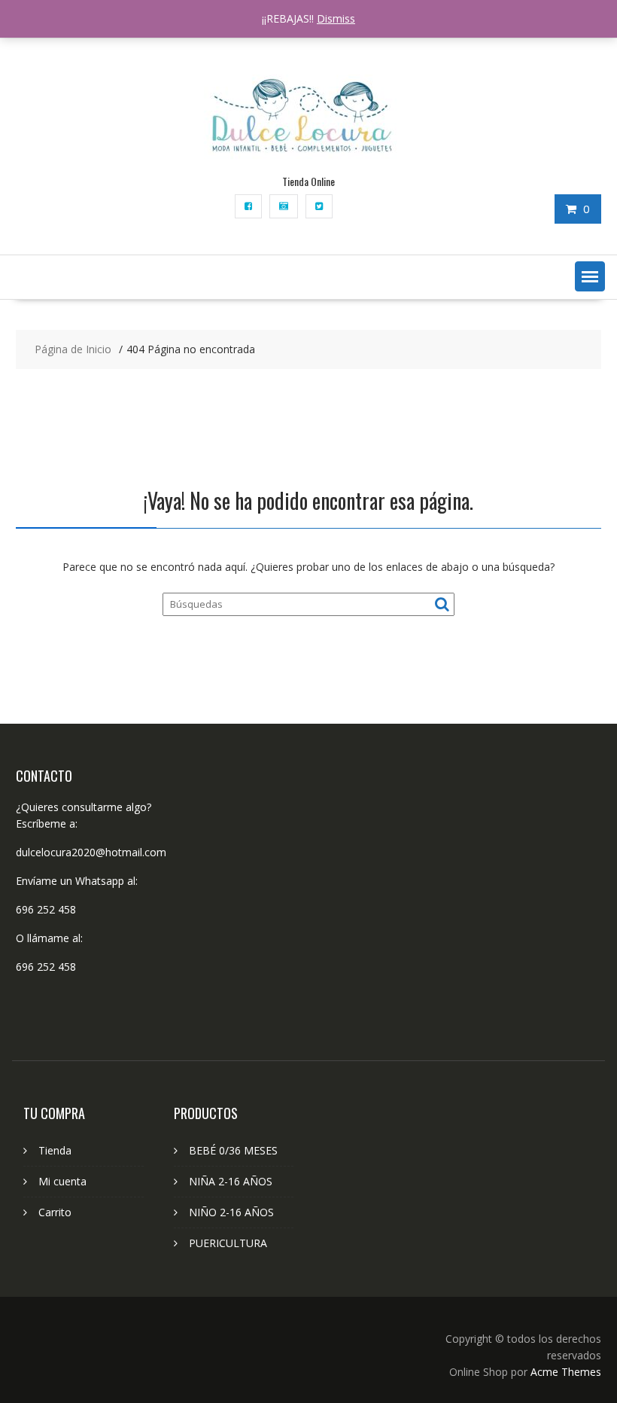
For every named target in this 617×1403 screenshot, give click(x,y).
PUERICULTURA (228, 1243)
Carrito (54, 1212)
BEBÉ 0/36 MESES (233, 1150)
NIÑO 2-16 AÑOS (231, 1212)
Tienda (54, 1150)
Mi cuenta (62, 1181)
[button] (590, 276)
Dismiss (336, 18)
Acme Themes (565, 1372)
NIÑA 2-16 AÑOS (230, 1181)
